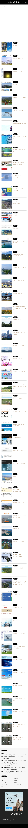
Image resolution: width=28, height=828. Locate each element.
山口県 (16, 767)
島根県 (20, 767)
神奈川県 (14, 756)
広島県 (8, 767)
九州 (2, 771)
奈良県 (21, 763)
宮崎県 (24, 771)
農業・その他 (4, 784)
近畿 (2, 763)
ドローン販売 (11, 819)
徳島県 (11, 769)
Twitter (14, 816)
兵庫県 (8, 765)
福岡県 (5, 771)
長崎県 (17, 771)
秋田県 (13, 754)
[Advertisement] (14, 26)
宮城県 (17, 754)
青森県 (5, 754)
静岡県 (13, 760)
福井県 (11, 762)
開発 (2, 786)
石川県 (7, 762)
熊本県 (21, 771)
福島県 (24, 754)
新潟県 (24, 760)
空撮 (2, 780)
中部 (2, 760)
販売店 (15, 782)
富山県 (4, 762)
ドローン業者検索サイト (14, 814)
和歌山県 (4, 765)
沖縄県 (8, 772)
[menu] (26, 2)
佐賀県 (13, 771)
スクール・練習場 (17, 784)
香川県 (4, 769)
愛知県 (5, 760)
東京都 (5, 756)
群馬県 (7, 758)
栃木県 (4, 758)
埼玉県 (9, 756)
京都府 (9, 763)
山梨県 (21, 760)
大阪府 (5, 763)
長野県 (17, 760)
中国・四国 (3, 767)
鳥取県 (23, 767)
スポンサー (3, 778)
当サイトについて (13, 820)
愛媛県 (7, 769)
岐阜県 (9, 760)
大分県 (9, 771)
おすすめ (16, 780)
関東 (2, 756)
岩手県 (9, 754)
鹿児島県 (4, 772)
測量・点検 (3, 782)
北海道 (2, 753)
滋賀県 (17, 763)
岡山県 (12, 767)
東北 (2, 754)
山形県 (21, 754)
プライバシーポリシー (19, 819)
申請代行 (16, 778)
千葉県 (18, 756)
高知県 (15, 769)
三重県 (13, 763)
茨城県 (22, 756)
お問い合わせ (5, 819)
